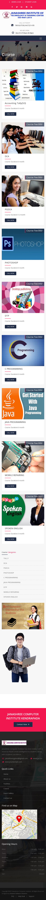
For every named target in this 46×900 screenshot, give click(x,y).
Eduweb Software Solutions (18, 893)
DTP (5, 587)
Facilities (7, 784)
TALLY (6, 558)
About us (7, 779)
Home (6, 774)
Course (6, 788)
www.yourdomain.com (13, 762)
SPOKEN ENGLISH (11, 597)
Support (31, 896)
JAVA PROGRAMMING (12, 582)
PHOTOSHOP (9, 573)
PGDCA (6, 568)
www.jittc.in (37, 758)
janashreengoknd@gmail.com (16, 758)
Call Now (10, 114)
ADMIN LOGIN (16, 2)
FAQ (12, 896)
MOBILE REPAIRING (11, 592)
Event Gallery (9, 793)
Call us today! (24, 23)
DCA (5, 563)
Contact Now (22, 724)
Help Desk (21, 896)
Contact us (8, 798)
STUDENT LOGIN (30, 2)
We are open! (24, 31)
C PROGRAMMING (11, 577)
